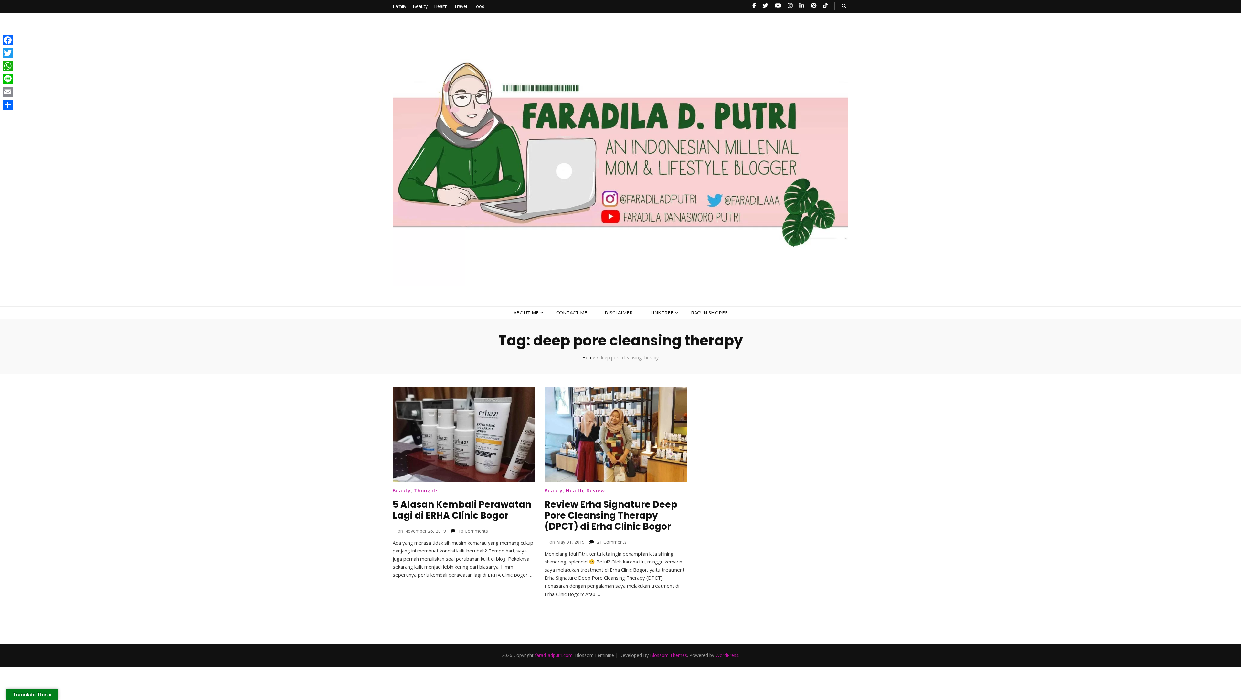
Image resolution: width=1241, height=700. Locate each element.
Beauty (420, 6)
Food (478, 6)
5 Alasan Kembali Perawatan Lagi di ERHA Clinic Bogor (462, 510)
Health (441, 6)
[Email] (7, 91)
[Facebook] (7, 40)
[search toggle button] (844, 6)
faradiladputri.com (554, 655)
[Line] (7, 78)
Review (596, 490)
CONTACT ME (571, 312)
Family (399, 6)
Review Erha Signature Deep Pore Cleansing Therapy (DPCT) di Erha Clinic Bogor (611, 515)
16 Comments (473, 531)
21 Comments (612, 542)
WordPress (727, 655)
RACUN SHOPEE (709, 312)
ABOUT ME (526, 312)
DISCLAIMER (619, 312)
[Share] (7, 104)
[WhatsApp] (7, 66)
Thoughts (426, 490)
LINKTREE (662, 312)
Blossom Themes (668, 655)
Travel (460, 6)
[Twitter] (7, 53)
